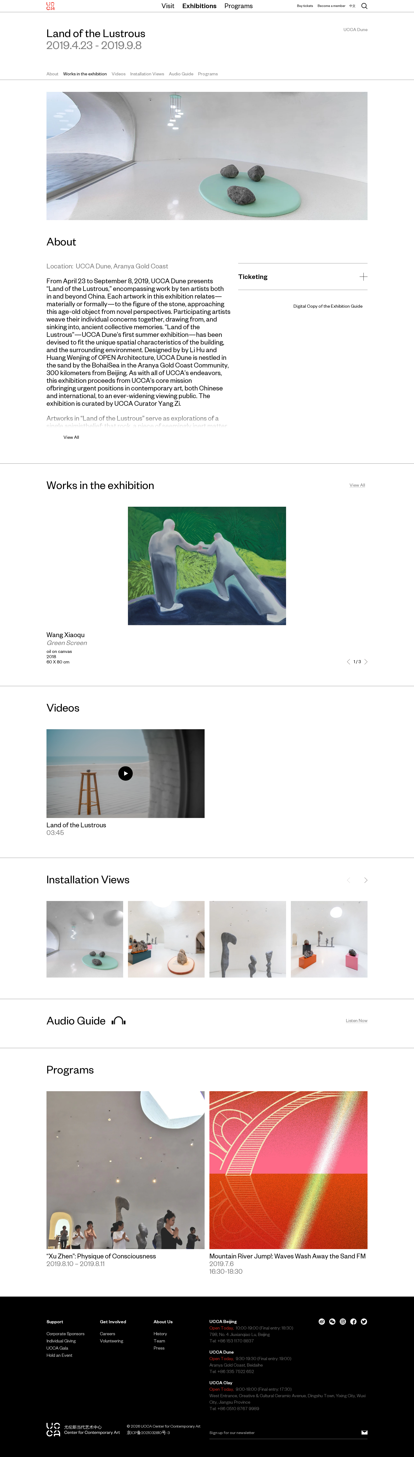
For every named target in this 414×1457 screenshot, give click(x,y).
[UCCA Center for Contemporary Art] (50, 6)
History (160, 1333)
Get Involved (113, 1321)
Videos (119, 73)
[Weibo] (321, 1321)
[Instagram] (343, 1321)
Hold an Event (59, 1355)
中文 (352, 5)
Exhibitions (199, 5)
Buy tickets (305, 6)
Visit (167, 5)
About (52, 73)
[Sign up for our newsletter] (364, 1432)
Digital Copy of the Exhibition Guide (327, 306)
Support (54, 1321)
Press (159, 1348)
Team (159, 1340)
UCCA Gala (57, 1348)
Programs (238, 5)
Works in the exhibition (85, 73)
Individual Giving (61, 1340)
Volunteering (111, 1340)
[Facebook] (353, 1321)
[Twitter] (364, 1321)
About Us (163, 1321)
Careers (107, 1333)
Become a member (331, 6)
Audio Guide (181, 73)
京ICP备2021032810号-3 (148, 1432)
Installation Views (147, 73)
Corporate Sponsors (65, 1333)
